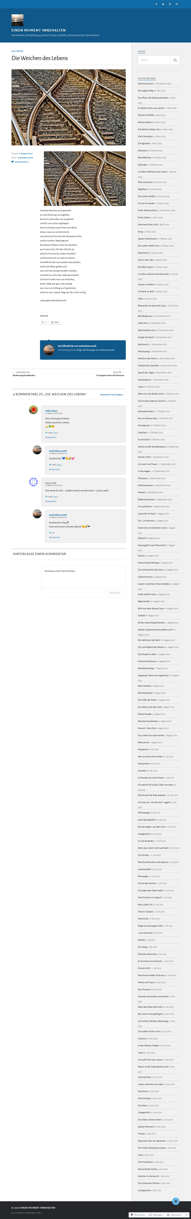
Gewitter (142, 771)
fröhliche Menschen (147, 954)
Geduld (141, 615)
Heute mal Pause (146, 982)
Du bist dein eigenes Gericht (151, 401)
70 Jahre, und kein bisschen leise (153, 274)
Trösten (141, 1134)
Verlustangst (144, 812)
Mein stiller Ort (145, 904)
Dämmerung (144, 1098)
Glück (140, 298)
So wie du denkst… (146, 841)
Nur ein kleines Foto (147, 418)
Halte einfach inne (147, 594)
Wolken (141, 940)
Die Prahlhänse (145, 1162)
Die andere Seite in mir (149, 1031)
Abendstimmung (146, 668)
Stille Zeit (142, 323)
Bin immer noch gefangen (150, 1014)
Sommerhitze (144, 1077)
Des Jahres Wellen (146, 196)
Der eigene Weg (145, 90)
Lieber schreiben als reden (150, 1084)
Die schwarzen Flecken (149, 1183)
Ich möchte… (144, 855)
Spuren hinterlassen (147, 239)
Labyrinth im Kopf (146, 514)
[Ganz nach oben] (176, 1201)
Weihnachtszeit (145, 83)
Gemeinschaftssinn (147, 661)
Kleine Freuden (145, 714)
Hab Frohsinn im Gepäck (149, 897)
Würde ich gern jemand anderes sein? (155, 630)
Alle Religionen (145, 316)
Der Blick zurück (145, 267)
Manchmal (143, 253)
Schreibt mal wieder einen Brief (153, 996)
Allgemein (17, 51)
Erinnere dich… (145, 968)
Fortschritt (142, 1091)
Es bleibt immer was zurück (151, 108)
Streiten (141, 492)
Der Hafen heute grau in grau (151, 1148)
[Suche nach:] (159, 60)
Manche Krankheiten (148, 721)
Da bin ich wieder (146, 203)
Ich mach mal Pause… (148, 464)
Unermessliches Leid (147, 224)
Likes (140, 1155)
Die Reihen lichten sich (149, 129)
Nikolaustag (144, 351)
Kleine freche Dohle (147, 1169)
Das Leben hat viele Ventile (151, 735)
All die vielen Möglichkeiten (151, 623)
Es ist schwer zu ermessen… (150, 961)
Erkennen (142, 150)
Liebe (140, 387)
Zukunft (141, 538)
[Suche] (175, 60)
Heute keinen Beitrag (148, 563)
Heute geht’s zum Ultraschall (151, 545)
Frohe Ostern (144, 217)
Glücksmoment (145, 577)
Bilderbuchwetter (146, 499)
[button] (85, 178)
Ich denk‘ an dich (146, 291)
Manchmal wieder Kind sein (151, 975)
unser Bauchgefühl (146, 820)
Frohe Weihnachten (147, 210)
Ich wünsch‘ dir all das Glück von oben (155, 785)
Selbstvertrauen (145, 485)
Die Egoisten (144, 143)
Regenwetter (144, 601)
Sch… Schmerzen (146, 521)
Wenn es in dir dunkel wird (150, 394)
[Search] (177, 4)
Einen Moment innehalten (38, 30)
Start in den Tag (145, 260)
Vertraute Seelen (146, 411)
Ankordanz (51, 410)
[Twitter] (163, 4)
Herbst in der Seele (147, 358)
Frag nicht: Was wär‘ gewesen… (152, 1141)
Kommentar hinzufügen (111, 395)
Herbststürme (144, 380)
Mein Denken (144, 686)
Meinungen (143, 876)
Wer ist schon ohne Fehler (150, 756)
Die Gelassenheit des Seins (151, 570)
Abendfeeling (144, 157)
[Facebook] (156, 4)
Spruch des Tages (146, 372)
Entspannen (143, 763)
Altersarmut (143, 742)
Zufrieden (142, 165)
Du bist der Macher (147, 883)
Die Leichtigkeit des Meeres (151, 647)
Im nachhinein (145, 506)
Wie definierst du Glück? (149, 640)
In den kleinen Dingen (148, 1045)
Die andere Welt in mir (148, 246)
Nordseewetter (145, 693)
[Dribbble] (170, 4)
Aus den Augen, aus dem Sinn (151, 827)
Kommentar (114, 592)
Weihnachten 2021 (146, 330)
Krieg (140, 232)
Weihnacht (143, 344)
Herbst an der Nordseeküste (151, 447)
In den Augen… (145, 471)
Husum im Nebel (146, 284)
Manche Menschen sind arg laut (153, 862)
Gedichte (142, 432)
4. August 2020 (26, 153)
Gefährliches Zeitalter (148, 365)
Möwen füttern (145, 122)
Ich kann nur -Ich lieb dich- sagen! (154, 802)
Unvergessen (144, 425)
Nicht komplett (145, 136)
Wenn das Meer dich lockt (150, 1007)
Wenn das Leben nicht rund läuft (153, 848)
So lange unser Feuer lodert (150, 890)
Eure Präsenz (144, 989)
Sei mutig (142, 947)
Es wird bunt (143, 439)
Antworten (50, 437)
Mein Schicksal (145, 182)
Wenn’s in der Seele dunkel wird (153, 1067)
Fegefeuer (142, 189)
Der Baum (142, 1105)
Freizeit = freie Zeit (147, 728)
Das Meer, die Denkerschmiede (153, 98)
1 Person (55, 433)
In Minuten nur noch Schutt (150, 778)
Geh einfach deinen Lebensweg (153, 1021)
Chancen (142, 1038)
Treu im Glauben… (146, 911)
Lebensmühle (144, 869)
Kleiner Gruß (144, 457)
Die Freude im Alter (147, 654)
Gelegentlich (144, 834)
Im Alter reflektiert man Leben (152, 172)
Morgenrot (143, 749)
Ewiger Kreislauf (145, 337)
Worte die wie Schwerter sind (151, 528)
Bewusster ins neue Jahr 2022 (151, 305)
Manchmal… (144, 918)
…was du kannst (145, 933)
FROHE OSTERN (146, 115)
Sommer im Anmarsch (148, 1176)
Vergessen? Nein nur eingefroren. (153, 675)
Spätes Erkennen (146, 1127)
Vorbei (141, 556)
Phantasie (143, 478)
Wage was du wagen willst (150, 926)
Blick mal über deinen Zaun (151, 608)
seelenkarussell (25, 158)
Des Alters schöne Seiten (149, 1119)
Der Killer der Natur (147, 700)
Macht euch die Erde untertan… (152, 795)
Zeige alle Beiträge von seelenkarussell (95, 350)
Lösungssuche (144, 1190)
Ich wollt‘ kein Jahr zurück (150, 1060)
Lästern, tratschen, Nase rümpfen (154, 584)
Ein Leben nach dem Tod (149, 707)
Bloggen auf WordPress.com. (26, 1213)
